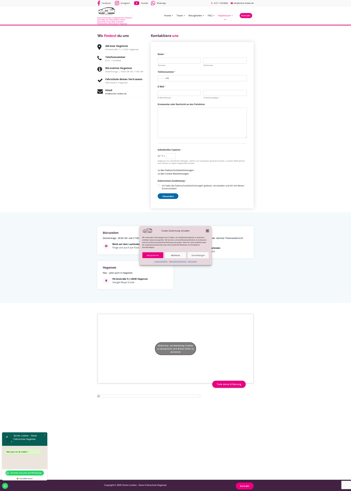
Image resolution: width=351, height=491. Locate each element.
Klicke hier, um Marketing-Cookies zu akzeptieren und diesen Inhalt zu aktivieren (175, 348)
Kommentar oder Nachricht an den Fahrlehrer (181, 104)
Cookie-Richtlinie (160, 261)
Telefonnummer (166, 72)
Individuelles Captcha (170, 150)
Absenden (168, 196)
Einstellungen (198, 255)
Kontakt (246, 15)
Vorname (161, 65)
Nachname (208, 65)
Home (167, 15)
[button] (207, 230)
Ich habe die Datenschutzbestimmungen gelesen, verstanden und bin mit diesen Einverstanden (203, 187)
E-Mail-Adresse (164, 98)
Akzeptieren (153, 255)
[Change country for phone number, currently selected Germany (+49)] (161, 78)
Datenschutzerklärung (177, 261)
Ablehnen (175, 255)
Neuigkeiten (195, 15)
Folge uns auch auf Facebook (128, 247)
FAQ (210, 15)
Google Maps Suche (123, 282)
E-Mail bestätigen (211, 98)
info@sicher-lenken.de (116, 93)
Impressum (192, 261)
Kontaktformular (26, 478)
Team (179, 15)
